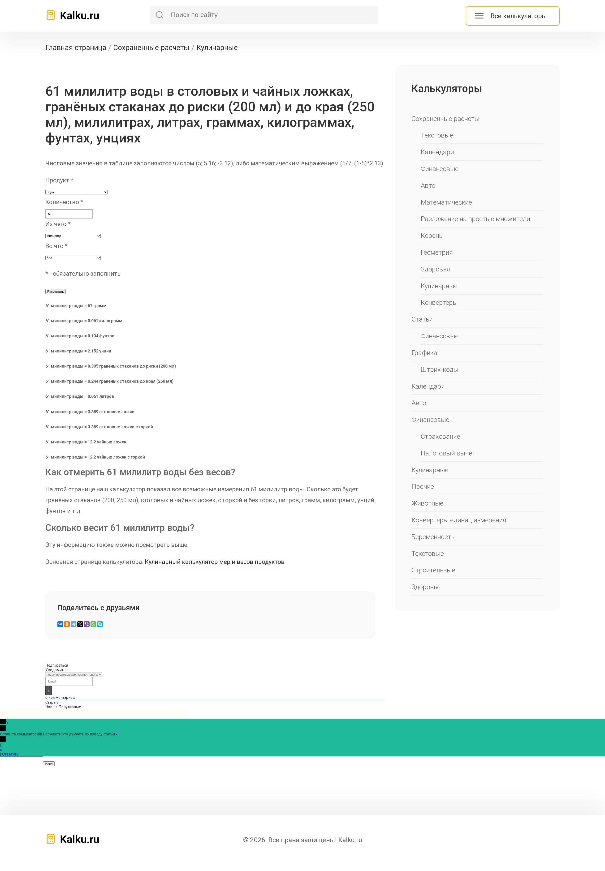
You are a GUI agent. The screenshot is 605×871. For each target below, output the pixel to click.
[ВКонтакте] (60, 624)
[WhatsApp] (93, 624)
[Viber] (87, 624)
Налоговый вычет (448, 453)
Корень (431, 236)
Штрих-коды (439, 369)
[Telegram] (73, 624)
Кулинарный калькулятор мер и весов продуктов (215, 561)
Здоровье (426, 587)
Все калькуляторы (519, 16)
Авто (428, 185)
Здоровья (435, 269)
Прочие (422, 486)
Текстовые (437, 135)
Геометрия (437, 252)
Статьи (422, 319)
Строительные (433, 570)
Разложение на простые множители (475, 219)
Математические (446, 202)
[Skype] (100, 624)
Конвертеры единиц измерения (458, 520)
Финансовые (439, 169)
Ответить (10, 754)
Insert (49, 764)
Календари (437, 152)
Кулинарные (439, 286)
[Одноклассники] (67, 624)
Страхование (440, 436)
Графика (424, 353)
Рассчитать (55, 291)
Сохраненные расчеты (445, 119)
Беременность (432, 537)
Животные (427, 503)
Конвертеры (439, 302)
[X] (80, 624)
